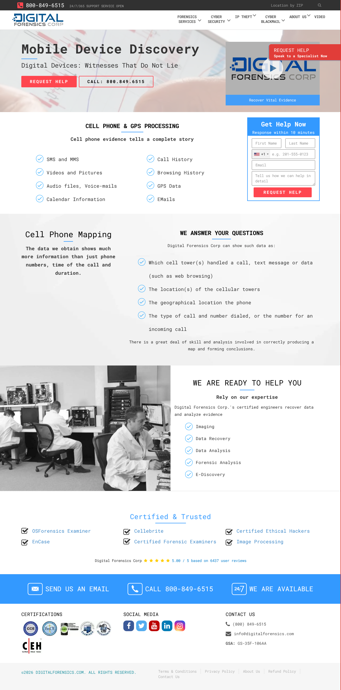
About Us (251, 671)
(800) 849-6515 (249, 624)
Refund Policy (282, 671)
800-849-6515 (45, 5)
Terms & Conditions (177, 671)
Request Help (282, 192)
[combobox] (261, 154)
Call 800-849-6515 (179, 588)
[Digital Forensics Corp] (38, 19)
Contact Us (169, 676)
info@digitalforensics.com (264, 633)
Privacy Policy (220, 671)
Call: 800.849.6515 (116, 81)
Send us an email (77, 588)
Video (319, 16)
